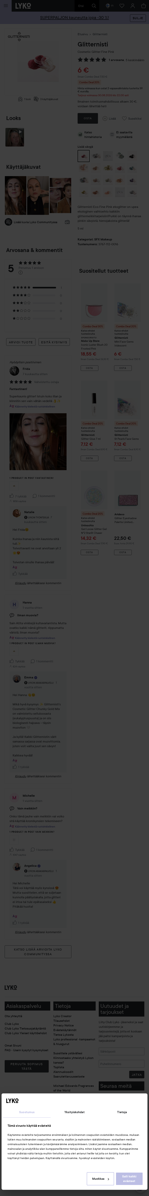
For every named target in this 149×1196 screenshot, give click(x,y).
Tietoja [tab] (122, 1112)
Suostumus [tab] (27, 1112)
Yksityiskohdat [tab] (74, 1112)
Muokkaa (98, 1179)
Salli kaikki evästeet (129, 1179)
